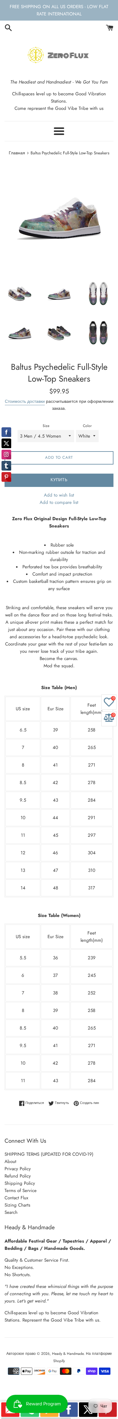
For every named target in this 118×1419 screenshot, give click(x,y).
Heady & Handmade (68, 1353)
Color (87, 426)
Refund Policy (18, 1176)
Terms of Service (21, 1190)
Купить (59, 480)
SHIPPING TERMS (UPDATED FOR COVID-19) (49, 1154)
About (10, 1161)
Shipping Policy (20, 1183)
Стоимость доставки (25, 401)
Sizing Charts (17, 1205)
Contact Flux (16, 1197)
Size (46, 426)
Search (11, 1212)
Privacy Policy (18, 1168)
